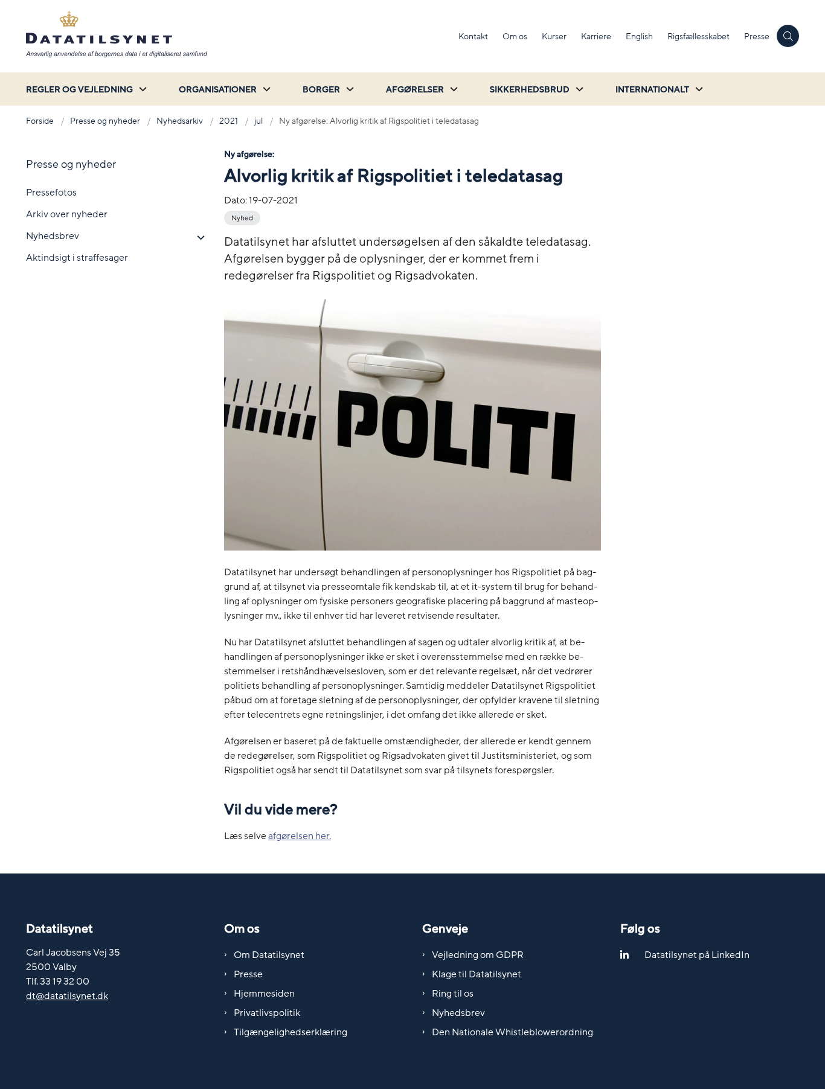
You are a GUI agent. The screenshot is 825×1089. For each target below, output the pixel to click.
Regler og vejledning (79, 89)
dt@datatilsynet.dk (67, 996)
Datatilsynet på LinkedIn (697, 955)
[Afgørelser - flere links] (452, 89)
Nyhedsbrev (458, 1013)
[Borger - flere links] (348, 89)
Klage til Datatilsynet (476, 974)
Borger (321, 89)
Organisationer (218, 89)
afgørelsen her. (299, 836)
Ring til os (452, 993)
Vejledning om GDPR (478, 955)
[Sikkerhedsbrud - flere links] (578, 89)
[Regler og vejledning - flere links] (141, 89)
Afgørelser (415, 89)
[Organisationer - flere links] (265, 89)
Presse (248, 974)
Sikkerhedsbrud (530, 89)
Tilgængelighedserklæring (290, 1032)
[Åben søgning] (788, 36)
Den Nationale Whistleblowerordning (512, 1032)
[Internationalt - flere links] (697, 89)
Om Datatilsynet (269, 955)
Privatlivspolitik (267, 1013)
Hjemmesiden (264, 993)
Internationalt (652, 89)
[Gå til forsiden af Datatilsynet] (238, 36)
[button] (198, 238)
